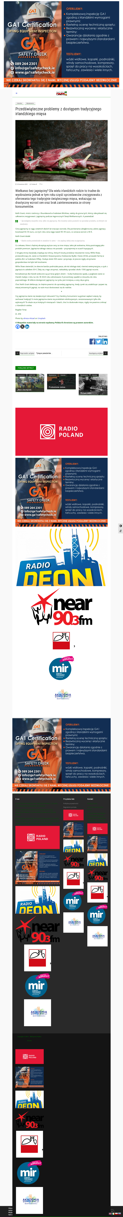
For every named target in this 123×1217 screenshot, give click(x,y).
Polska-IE (34, 184)
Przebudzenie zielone (57, 387)
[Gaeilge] (113, 1213)
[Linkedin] (27, 326)
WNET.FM (32, 375)
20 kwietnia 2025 (22, 184)
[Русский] (119, 1213)
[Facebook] (18, 326)
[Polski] (116, 1213)
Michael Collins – (86, 393)
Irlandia (19, 103)
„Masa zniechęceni (24, 390)
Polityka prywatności (70, 803)
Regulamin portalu (70, 807)
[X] (22, 326)
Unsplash (41, 318)
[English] (110, 1213)
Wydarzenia (30, 103)
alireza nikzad (29, 318)
